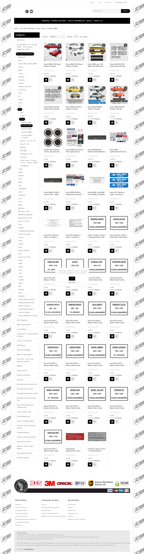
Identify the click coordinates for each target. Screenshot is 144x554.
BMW (20, 70)
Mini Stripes (21, 40)
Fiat (19, 106)
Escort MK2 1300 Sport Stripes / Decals (52, 65)
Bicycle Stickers (22, 371)
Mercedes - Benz (23, 211)
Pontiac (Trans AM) (24, 234)
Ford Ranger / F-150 (26, 154)
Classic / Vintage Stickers (25, 421)
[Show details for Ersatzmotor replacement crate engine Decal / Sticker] (75, 436)
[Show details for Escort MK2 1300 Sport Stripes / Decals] (53, 52)
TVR (19, 273)
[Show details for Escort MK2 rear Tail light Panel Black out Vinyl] (97, 52)
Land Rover (21, 195)
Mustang (22, 147)
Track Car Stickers (24, 312)
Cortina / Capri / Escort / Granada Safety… (96, 450)
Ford (38, 28)
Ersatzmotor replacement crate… (73, 450)
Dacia (20, 93)
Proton (20, 241)
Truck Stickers (21, 329)
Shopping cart (73, 513)
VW (19, 286)
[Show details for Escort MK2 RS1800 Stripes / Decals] (97, 95)
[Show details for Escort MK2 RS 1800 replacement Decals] (119, 52)
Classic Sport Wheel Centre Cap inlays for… (52, 151)
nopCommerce (29, 549)
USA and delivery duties (50, 513)
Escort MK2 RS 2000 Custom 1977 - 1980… (51, 193)
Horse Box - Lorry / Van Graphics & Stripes (25, 360)
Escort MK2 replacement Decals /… (118, 151)
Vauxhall (21, 290)
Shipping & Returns (58, 21)
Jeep (19, 185)
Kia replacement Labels (25, 389)
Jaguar (20, 182)
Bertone (21, 67)
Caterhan (21, 77)
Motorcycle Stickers (24, 325)
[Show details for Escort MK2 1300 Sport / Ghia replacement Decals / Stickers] (75, 137)
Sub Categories (22, 320)
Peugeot (21, 228)
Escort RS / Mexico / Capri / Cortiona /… (117, 193)
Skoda (20, 260)
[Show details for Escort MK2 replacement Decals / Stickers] (119, 137)
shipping (53, 76)
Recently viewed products (50, 508)
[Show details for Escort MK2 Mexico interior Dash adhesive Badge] (97, 137)
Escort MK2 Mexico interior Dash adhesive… (97, 151)
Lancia (20, 192)
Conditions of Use (21, 516)
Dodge (20, 99)
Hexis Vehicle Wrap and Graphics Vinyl (25, 406)
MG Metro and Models (25, 215)
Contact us (98, 21)
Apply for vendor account (76, 519)
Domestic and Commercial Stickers (26, 427)
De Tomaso (22, 90)
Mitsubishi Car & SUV (25, 218)
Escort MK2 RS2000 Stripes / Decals (117, 108)
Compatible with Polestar (26, 231)
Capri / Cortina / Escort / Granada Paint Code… (96, 236)
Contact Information (76, 21)
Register (92, 2)
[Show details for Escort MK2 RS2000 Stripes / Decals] (119, 95)
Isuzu (20, 179)
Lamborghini (22, 189)
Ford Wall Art (24, 166)
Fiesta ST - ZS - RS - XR (27, 141)
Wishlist (70, 516)
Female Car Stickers (24, 306)
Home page (46, 21)
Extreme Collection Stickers (26, 437)
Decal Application (21, 510)
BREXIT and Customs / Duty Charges (54, 516)
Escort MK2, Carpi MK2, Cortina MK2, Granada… (97, 193)
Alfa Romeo (22, 57)
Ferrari (20, 103)
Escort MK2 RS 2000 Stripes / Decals (73, 108)
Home (16, 28)
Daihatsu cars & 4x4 (24, 86)
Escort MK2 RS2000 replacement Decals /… (74, 193)
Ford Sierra (23, 157)
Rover (20, 247)
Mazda (20, 205)
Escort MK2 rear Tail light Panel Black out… (96, 65)
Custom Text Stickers (24, 341)
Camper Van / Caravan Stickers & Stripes (27, 335)
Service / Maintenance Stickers (28, 316)
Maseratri (21, 208)
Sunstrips (20, 380)
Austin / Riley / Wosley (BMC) (27, 64)
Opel (20, 224)
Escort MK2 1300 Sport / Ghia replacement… (75, 151)
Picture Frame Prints (24, 442)
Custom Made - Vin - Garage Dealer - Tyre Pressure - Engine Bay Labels (27, 47)
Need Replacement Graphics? (25, 519)
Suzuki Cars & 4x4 (24, 257)
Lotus (20, 198)
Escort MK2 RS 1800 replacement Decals (117, 65)
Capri (21, 112)
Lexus (20, 202)
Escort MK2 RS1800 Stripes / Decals (95, 108)
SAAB (20, 263)
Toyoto (20, 276)
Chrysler (21, 83)
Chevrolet (21, 80)
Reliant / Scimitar (23, 250)
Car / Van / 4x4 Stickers (27, 28)
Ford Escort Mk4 (27, 132)
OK (72, 278)
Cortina (22, 116)
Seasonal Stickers (23, 458)
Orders (70, 508)
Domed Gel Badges (23, 350)
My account (72, 505)
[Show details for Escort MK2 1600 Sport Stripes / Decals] (75, 52)
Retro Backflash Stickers (26, 309)
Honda (20, 169)
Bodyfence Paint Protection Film (26, 399)
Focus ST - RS (24, 144)
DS (19, 96)
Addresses (71, 510)
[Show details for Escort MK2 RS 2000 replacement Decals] (53, 95)
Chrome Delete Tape (24, 412)
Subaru (20, 267)
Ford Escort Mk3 (27, 129)
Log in (99, 2)
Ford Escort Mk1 (26, 122)
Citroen (20, 73)
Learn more (72, 282)
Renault (20, 244)
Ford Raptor (23, 151)
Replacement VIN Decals (26, 303)
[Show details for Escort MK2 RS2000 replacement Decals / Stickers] (75, 180)
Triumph (21, 280)
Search (89, 21)
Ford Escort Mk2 (27, 125)
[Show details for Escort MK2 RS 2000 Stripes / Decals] (75, 95)
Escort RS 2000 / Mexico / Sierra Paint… (52, 279)
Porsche (21, 237)
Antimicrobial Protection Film (27, 384)
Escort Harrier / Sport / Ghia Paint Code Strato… (119, 236)
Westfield (21, 296)
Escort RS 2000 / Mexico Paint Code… (95, 279)
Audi (19, 60)
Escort (44, 28)
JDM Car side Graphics (24, 354)
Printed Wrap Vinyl (23, 416)
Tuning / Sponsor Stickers (26, 299)
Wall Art (19, 366)
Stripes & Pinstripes (23, 375)
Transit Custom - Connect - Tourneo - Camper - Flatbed (29, 161)
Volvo (20, 293)
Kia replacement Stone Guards (27, 393)
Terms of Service (21, 508)
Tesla (20, 270)
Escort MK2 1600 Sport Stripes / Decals (74, 65)
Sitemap (18, 505)
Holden (20, 172)
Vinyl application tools (24, 453)
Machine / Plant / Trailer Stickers (25, 447)
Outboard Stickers (23, 432)
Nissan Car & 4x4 (23, 221)
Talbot (20, 283)
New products (46, 510)
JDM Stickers (21, 345)
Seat (19, 254)
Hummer (21, 176)
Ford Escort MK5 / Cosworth (27, 136)
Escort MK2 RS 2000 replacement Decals (51, 108)
